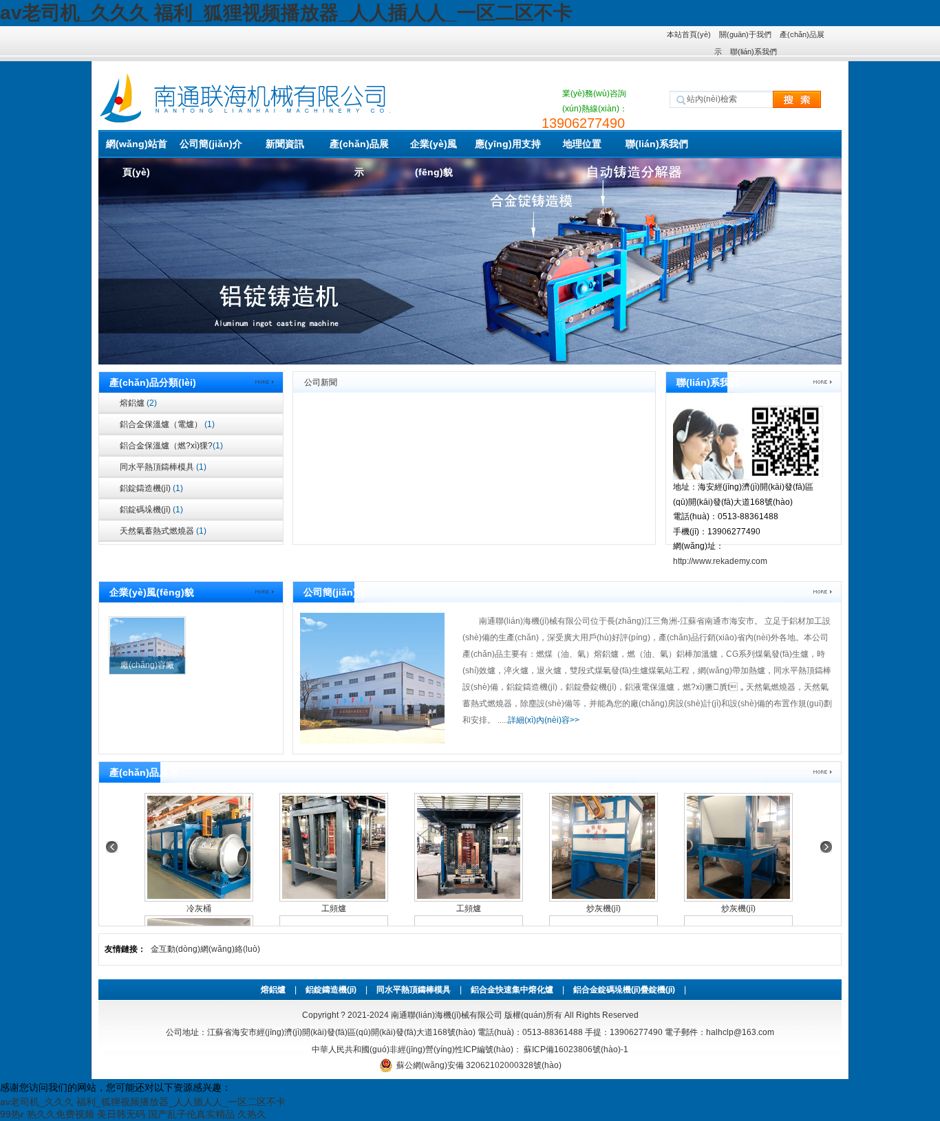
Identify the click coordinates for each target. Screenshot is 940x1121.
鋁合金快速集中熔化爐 (512, 989)
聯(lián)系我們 (753, 51)
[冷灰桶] (198, 847)
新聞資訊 (285, 143)
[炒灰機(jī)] (603, 847)
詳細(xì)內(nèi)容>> (543, 720)
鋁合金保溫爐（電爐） (167, 424)
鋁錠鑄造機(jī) (151, 488)
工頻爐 (333, 908)
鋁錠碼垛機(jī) (151, 509)
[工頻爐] (333, 847)
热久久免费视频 (60, 1114)
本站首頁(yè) (689, 34)
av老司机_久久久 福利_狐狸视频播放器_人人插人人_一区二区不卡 (286, 12)
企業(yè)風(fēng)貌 (433, 148)
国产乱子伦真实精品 (191, 1114)
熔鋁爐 (138, 403)
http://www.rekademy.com (720, 561)
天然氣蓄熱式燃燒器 (163, 531)
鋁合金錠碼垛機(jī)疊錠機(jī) (624, 989)
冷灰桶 (198, 908)
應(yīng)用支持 (508, 143)
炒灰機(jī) (603, 908)
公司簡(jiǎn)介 (211, 143)
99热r (12, 1114)
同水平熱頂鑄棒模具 (163, 467)
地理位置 (582, 143)
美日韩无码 (121, 1114)
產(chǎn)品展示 (359, 148)
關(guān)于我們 (745, 34)
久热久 (251, 1114)
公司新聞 (320, 382)
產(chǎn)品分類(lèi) (152, 382)
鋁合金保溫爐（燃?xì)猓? (171, 445)
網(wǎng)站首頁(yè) (136, 148)
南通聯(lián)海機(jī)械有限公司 (446, 1015)
